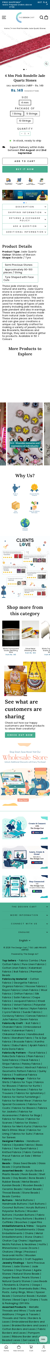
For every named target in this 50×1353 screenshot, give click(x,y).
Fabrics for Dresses (14, 1089)
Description (25, 206)
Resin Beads (29, 1174)
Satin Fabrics (22, 997)
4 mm (25, 102)
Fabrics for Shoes (13, 1119)
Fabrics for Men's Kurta (16, 1126)
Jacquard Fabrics (25, 1001)
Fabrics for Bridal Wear (16, 1100)
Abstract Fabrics (35, 1067)
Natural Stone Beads (26, 1273)
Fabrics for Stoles (26, 1122)
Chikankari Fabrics (13, 1034)
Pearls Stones (30, 1277)
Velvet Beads (32, 1189)
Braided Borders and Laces (29, 1325)
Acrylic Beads (33, 1170)
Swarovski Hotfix (12, 1255)
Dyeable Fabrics (24, 1144)
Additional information (25, 232)
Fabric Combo (33, 1152)
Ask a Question (25, 226)
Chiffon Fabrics (23, 993)
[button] (24, 202)
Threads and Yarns (14, 1318)
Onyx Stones (24, 1270)
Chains (29, 1233)
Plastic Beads (10, 1174)
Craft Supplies (34, 1259)
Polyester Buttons (13, 1211)
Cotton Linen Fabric (14, 968)
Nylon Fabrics (38, 1008)
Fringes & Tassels (28, 1314)
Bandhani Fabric (22, 1037)
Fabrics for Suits (22, 1133)
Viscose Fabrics (35, 986)
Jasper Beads (11, 1277)
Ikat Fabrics (21, 971)
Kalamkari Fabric (22, 1030)
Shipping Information (25, 212)
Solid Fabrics (10, 1060)
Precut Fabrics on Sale (16, 1155)
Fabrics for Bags (30, 1115)
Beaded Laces (11, 1340)
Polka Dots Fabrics (13, 1056)
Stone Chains (33, 1237)
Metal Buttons (24, 1200)
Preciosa (29, 1251)
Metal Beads (30, 1181)
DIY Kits (24, 1303)
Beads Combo (11, 1196)
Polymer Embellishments (20, 1229)
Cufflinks (7, 1222)
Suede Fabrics (32, 1012)
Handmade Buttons (15, 1203)
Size (25, 97)
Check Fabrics (29, 1060)
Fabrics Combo (28, 960)
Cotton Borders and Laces (19, 1329)
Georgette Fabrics (25, 982)
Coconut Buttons (13, 1207)
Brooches (21, 1222)
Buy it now (25, 169)
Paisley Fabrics (31, 1063)
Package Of (25, 108)
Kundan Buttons (25, 1214)
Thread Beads (11, 1192)
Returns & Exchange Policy (25, 219)
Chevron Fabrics (12, 1067)
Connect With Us (24, 923)
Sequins (41, 1226)
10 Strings (25, 120)
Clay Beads (20, 1178)
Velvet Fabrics (23, 1004)
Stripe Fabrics (11, 1063)
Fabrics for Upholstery (30, 1093)
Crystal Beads (21, 1167)
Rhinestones (10, 1248)
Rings (18, 1251)
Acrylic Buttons (35, 1207)
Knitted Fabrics (11, 1152)
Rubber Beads (11, 1181)
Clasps (36, 1284)
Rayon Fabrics (11, 990)
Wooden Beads (32, 1185)
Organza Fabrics (12, 986)
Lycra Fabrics (12, 1012)
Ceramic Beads (12, 1189)
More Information (24, 915)
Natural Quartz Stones (16, 1281)
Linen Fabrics (30, 990)
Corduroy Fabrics (13, 1015)
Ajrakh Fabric (38, 1045)
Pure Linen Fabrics (33, 964)
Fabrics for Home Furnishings (20, 1097)
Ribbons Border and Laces (28, 1336)
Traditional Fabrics (25, 1074)
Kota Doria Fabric (13, 1049)
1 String (16, 113)
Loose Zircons (29, 1248)
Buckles (39, 1218)
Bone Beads (36, 1178)
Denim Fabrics (29, 1019)
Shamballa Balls (29, 1288)
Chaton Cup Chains (14, 1240)
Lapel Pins (36, 1222)
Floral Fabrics (37, 1052)
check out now (20, 735)
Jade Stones (21, 1266)
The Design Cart (24, 906)
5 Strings (32, 113)
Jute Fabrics (10, 1019)
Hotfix (43, 1244)
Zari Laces (29, 1340)
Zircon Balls (9, 1288)
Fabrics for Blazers (24, 1108)
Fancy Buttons (24, 1218)
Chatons (7, 1251)
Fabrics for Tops (22, 1082)
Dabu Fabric (19, 1045)
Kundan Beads (11, 1185)
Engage (24, 932)
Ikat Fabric (32, 1023)
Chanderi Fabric (12, 1027)
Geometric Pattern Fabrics (19, 1071)
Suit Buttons (37, 1203)
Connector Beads (24, 1296)
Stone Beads (30, 1192)
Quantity (25, 128)
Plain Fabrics (35, 1056)
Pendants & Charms (16, 1284)
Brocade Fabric (23, 1041)
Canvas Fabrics (36, 1015)
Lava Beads (40, 1281)
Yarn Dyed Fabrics (25, 1148)
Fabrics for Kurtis (29, 1085)
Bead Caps (20, 1299)
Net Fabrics (21, 1008)
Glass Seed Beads (24, 1163)
